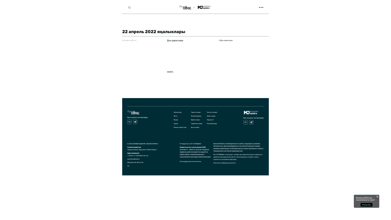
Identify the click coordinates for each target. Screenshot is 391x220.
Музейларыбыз (196, 116)
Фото (175, 116)
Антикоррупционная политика (190, 161)
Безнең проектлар (180, 127)
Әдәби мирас (195, 120)
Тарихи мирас (196, 112)
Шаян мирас (211, 116)
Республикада (212, 123)
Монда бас (366, 205)
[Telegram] (135, 122)
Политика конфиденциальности (224, 163)
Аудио (176, 123)
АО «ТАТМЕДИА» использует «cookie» (226, 154)
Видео (176, 120)
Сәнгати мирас (212, 112)
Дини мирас (195, 127)
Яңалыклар (177, 112)
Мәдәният (210, 120)
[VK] (129, 122)
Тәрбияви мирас (196, 123)
